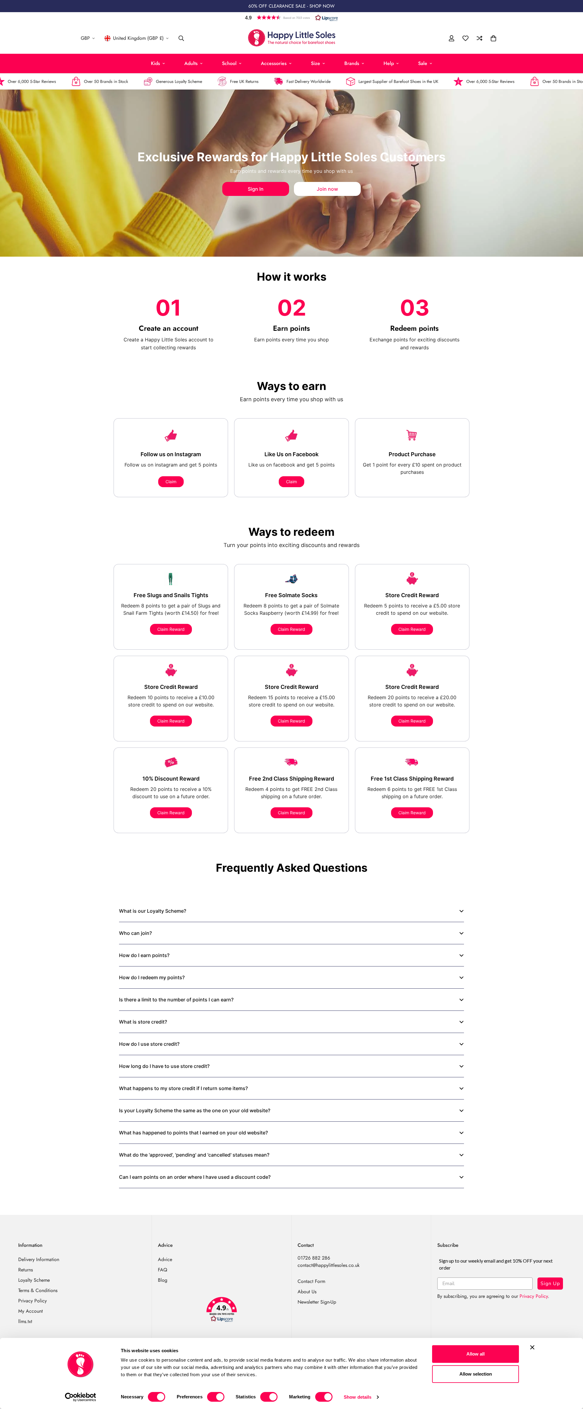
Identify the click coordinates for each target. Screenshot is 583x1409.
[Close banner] (532, 1347)
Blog (162, 1280)
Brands (351, 63)
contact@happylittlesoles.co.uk (329, 1265)
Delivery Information (38, 1259)
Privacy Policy (32, 1300)
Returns (25, 1269)
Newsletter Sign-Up (317, 1301)
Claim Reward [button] (171, 629)
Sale (422, 63)
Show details (357, 1397)
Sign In (256, 189)
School (229, 63)
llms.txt (25, 1321)
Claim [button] (170, 481)
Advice (165, 1259)
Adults (191, 63)
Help (389, 63)
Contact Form (311, 1281)
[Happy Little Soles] (291, 38)
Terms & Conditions (37, 1290)
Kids (155, 63)
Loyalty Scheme (34, 1280)
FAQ (162, 1269)
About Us (307, 1291)
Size (315, 63)
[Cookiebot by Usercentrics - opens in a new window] (80, 1397)
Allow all (475, 1353)
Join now (327, 189)
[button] (291, 17)
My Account (30, 1311)
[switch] (215, 1397)
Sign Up (550, 1283)
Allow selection (475, 1374)
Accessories (274, 63)
